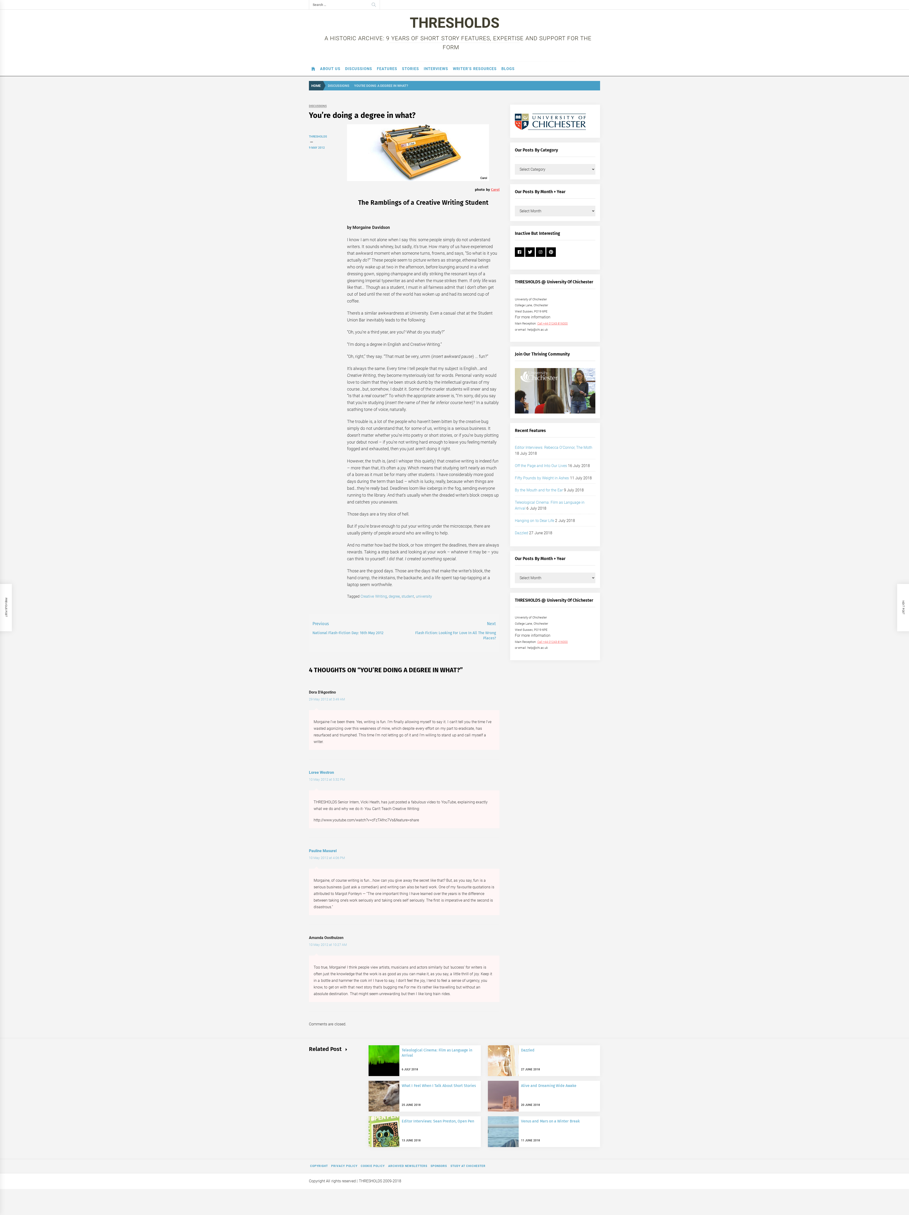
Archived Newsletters (407, 1166)
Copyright (319, 1166)
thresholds (318, 136)
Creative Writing (374, 596)
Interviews (436, 69)
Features (387, 69)
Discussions (358, 69)
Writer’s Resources (474, 69)
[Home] (313, 69)
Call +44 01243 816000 (552, 323)
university (424, 596)
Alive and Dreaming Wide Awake (548, 1085)
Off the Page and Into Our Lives (541, 465)
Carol (495, 189)
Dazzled (521, 533)
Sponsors (439, 1166)
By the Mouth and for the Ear (539, 490)
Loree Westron (321, 772)
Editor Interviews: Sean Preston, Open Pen (438, 1121)
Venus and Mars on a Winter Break (550, 1121)
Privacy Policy (344, 1166)
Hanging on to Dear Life (534, 520)
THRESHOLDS (454, 22)
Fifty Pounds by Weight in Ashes (542, 478)
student (407, 596)
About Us (330, 69)
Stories (410, 69)
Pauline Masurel (323, 851)
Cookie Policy (373, 1166)
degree (394, 596)
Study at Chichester (468, 1166)
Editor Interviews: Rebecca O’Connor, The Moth (554, 447)
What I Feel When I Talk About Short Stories (439, 1085)
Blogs (508, 69)
